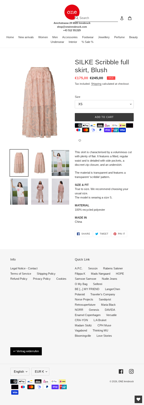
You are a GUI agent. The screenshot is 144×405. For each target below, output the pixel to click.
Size (77, 96)
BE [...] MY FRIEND (87, 289)
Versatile (111, 315)
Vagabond (81, 330)
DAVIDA (110, 309)
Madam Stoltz (83, 325)
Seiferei (97, 284)
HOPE (120, 273)
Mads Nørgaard (100, 273)
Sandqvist (105, 299)
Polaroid (80, 294)
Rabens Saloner (113, 268)
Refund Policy (18, 278)
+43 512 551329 (72, 30)
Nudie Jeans (109, 278)
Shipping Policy (46, 273)
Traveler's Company (102, 294)
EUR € (39, 371)
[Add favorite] (80, 140)
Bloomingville (83, 335)
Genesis (94, 309)
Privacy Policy (42, 278)
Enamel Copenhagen (87, 315)
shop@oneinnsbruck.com (72, 26)
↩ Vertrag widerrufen (26, 351)
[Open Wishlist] (138, 399)
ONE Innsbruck (126, 381)
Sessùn (93, 268)
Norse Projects (84, 299)
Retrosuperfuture (85, 304)
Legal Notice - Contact (24, 268)
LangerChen (112, 289)
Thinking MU (100, 330)
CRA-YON (81, 320)
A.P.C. (78, 268)
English (19, 371)
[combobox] (96, 18)
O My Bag (81, 284)
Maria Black (108, 304)
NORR (79, 309)
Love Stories (104, 335)
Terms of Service (20, 273)
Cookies (61, 278)
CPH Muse (104, 325)
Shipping (96, 83)
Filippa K (80, 273)
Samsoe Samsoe (85, 278)
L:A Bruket (100, 320)
